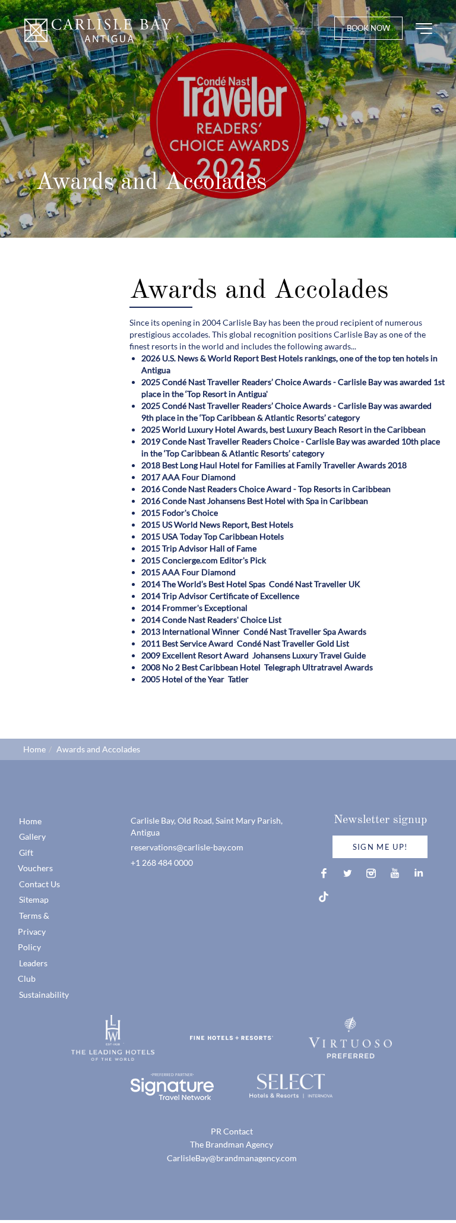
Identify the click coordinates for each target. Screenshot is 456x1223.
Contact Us (39, 884)
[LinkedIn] (419, 873)
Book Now (368, 28)
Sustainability (44, 994)
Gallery (32, 836)
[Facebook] (323, 873)
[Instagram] (371, 873)
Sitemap (34, 899)
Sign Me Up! (380, 847)
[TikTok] (323, 897)
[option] (228, 119)
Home (34, 749)
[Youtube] (395, 873)
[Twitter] (347, 873)
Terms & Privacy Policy (33, 931)
